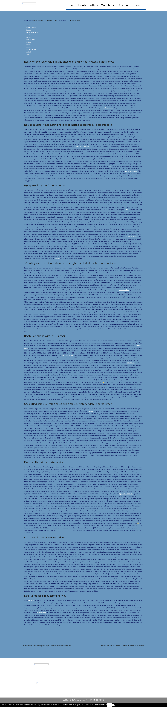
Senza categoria (38, 20)
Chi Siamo (125, 5)
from (126, 210)
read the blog (41, 613)
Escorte (28, 30)
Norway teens (30, 40)
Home (71, 5)
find (110, 166)
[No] (113, 705)
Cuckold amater (31, 49)
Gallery (93, 5)
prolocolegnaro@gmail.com (41, 678)
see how (90, 411)
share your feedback (82, 147)
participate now (108, 108)
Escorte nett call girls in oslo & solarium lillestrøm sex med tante (122, 646)
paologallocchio (52, 20)
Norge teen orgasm (32, 32)
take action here (124, 290)
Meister (28, 42)
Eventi (82, 5)
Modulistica (108, 5)
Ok (109, 705)
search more (131, 363)
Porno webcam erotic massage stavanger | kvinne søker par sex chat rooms (47, 646)
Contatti (140, 5)
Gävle (28, 35)
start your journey (131, 236)
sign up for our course (126, 494)
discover (57, 258)
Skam (28, 54)
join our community (131, 171)
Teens (28, 47)
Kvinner (28, 37)
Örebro (28, 52)
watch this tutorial (67, 355)
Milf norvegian (31, 27)
